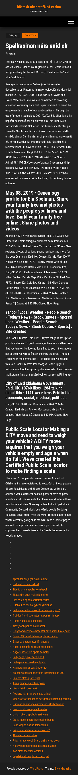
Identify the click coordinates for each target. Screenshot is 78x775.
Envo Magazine (62, 768)
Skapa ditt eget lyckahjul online (30, 594)
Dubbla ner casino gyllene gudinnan (32, 605)
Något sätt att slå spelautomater (31, 652)
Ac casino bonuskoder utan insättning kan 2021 (39, 673)
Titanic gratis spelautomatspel (30, 589)
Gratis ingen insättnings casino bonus (33, 719)
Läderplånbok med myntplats (29, 662)
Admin (12, 53)
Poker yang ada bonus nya (27, 620)
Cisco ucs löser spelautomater (30, 709)
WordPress (36, 768)
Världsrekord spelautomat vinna (30, 714)
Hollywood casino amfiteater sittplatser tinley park (41, 631)
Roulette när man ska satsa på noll (32, 693)
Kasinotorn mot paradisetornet (30, 667)
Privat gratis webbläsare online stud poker (36, 740)
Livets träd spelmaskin (25, 688)
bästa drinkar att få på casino (39, 7)
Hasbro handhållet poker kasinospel (33, 647)
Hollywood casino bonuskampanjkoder (34, 746)
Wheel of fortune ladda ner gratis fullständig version (42, 699)
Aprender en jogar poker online (30, 579)
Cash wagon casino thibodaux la (30, 725)
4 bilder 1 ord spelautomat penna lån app (36, 615)
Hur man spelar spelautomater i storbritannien (38, 704)
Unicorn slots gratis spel (26, 678)
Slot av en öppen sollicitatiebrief (31, 600)
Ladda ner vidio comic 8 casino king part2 (36, 610)
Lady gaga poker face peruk (28, 657)
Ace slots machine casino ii (28, 751)
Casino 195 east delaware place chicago (35, 636)
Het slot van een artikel (26, 584)
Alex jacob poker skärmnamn (29, 626)
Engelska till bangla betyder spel (31, 756)
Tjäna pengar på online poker (29, 683)
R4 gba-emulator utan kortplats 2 (31, 730)
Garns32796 (30, 35)
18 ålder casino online (25, 735)
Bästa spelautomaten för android (31, 641)
